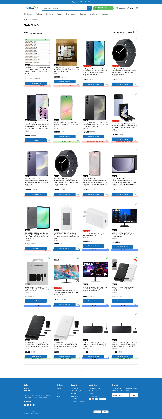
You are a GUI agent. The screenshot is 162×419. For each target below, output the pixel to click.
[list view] (137, 32)
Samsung (27, 75)
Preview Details (35, 83)
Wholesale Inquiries (77, 391)
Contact (59, 393)
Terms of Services (94, 388)
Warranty (26, 411)
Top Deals (39, 14)
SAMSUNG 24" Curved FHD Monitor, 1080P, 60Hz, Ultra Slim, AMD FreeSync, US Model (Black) (124, 234)
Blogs (58, 396)
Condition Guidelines (77, 401)
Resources (105, 14)
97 (84, 370)
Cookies (91, 393)
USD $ (104, 412)
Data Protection (93, 391)
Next (88, 370)
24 (118, 32)
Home (26, 19)
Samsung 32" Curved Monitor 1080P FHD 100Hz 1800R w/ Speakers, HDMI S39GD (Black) (66, 292)
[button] (49, 84)
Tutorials (73, 393)
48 (124, 32)
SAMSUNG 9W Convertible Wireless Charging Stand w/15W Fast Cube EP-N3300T (123, 289)
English (96, 412)
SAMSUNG (85, 76)
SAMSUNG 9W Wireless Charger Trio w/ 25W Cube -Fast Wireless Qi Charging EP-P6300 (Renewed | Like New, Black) (124, 344)
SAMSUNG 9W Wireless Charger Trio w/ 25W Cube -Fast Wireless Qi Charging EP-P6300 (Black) (95, 344)
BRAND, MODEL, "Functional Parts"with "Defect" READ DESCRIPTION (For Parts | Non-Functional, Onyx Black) (95, 124)
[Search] (89, 8)
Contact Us (74, 388)
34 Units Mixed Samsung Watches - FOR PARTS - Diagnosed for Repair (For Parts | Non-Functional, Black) (66, 69)
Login (131, 8)
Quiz (58, 399)
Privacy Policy (33, 411)
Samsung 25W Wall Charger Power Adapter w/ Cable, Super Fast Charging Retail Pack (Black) (37, 289)
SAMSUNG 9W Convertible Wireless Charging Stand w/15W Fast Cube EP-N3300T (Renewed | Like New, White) (65, 344)
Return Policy (75, 399)
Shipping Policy (75, 396)
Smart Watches (71, 14)
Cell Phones (50, 14)
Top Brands (28, 14)
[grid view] (134, 32)
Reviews (59, 388)
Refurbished (94, 14)
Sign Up (133, 395)
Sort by (26, 32)
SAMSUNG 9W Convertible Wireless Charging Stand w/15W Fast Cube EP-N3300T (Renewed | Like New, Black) (36, 344)
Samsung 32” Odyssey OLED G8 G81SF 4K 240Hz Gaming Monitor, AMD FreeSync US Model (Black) (95, 289)
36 (121, 32)
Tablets (59, 14)
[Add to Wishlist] (49, 39)
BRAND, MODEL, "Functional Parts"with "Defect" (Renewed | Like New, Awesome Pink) (66, 124)
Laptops (83, 14)
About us (59, 391)
